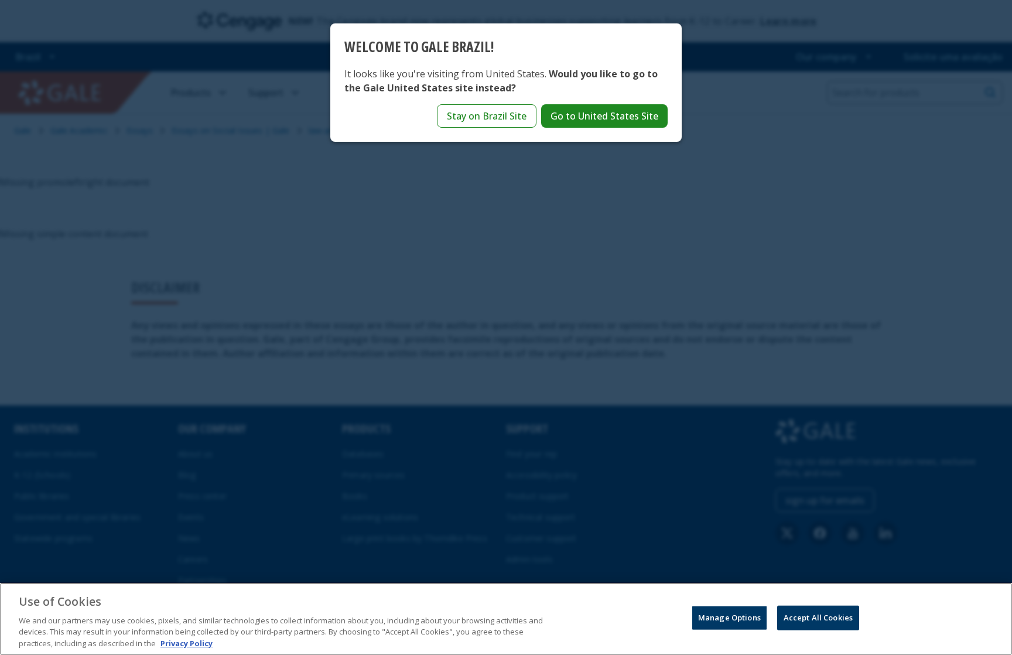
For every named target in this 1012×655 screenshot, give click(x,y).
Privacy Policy (186, 642)
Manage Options (729, 617)
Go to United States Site (604, 116)
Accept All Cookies (818, 617)
